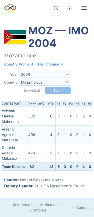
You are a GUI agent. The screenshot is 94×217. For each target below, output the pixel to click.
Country (11, 82)
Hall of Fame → (51, 64)
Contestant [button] (11, 103)
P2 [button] (65, 103)
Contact (83, 207)
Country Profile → (19, 64)
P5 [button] (83, 103)
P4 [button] (77, 103)
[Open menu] (84, 8)
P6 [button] (90, 103)
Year (14, 74)
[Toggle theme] (56, 8)
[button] (31, 104)
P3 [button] (71, 103)
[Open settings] (69, 8)
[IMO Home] (10, 8)
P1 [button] (58, 103)
